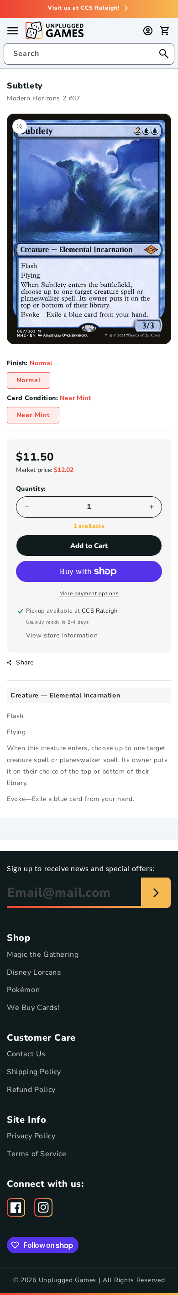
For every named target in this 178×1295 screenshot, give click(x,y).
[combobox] (89, 54)
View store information (62, 635)
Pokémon (23, 990)
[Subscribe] (156, 893)
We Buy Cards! (33, 1008)
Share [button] (25, 662)
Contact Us (26, 1054)
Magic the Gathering (43, 954)
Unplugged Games (68, 1280)
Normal (28, 380)
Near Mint (33, 415)
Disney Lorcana (34, 972)
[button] (164, 30)
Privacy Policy (31, 1136)
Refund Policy (31, 1090)
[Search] (164, 54)
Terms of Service (37, 1154)
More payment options (89, 593)
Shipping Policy (34, 1072)
